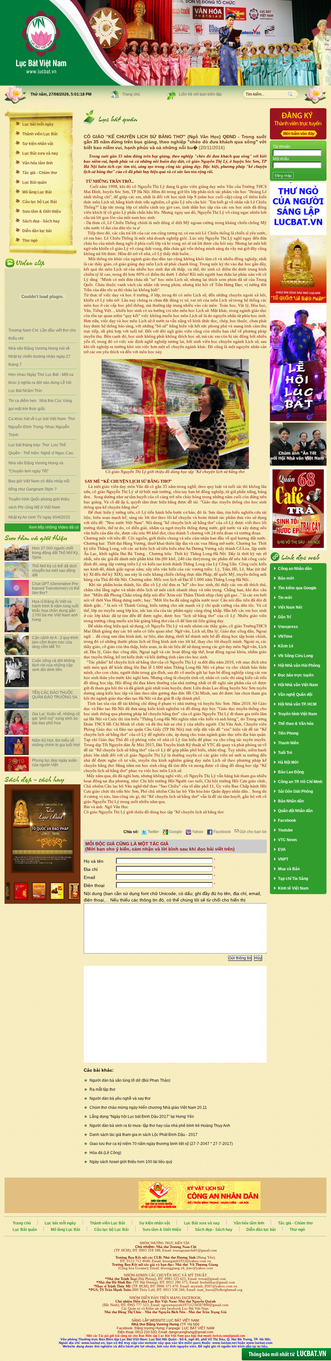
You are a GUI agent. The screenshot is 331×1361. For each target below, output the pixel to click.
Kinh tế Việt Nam (293, 888)
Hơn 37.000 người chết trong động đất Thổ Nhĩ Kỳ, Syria (55, 553)
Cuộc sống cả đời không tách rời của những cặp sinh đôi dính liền (53, 665)
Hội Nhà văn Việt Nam (298, 685)
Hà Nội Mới (288, 762)
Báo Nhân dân (291, 801)
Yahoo (197, 832)
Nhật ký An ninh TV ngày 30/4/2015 (39, 517)
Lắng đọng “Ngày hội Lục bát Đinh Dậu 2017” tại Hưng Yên (142, 1116)
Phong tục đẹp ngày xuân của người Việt (54, 762)
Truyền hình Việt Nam (297, 714)
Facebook (221, 832)
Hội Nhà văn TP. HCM (297, 704)
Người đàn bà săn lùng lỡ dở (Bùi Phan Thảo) (130, 1080)
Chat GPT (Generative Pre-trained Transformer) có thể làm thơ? (56, 588)
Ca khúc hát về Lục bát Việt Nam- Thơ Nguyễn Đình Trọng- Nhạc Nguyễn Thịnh (41, 427)
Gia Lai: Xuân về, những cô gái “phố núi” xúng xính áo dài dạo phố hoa (56, 718)
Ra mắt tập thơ (102, 1089)
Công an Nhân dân (295, 568)
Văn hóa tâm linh (37, 163)
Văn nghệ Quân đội (295, 694)
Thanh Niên (288, 743)
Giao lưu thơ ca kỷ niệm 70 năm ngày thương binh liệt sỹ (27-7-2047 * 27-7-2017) (161, 1143)
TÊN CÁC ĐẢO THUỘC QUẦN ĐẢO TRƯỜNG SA (54, 694)
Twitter (153, 832)
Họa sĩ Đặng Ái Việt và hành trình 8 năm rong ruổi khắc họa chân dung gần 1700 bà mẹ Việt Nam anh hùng (55, 610)
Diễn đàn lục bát (37, 231)
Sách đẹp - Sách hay (41, 221)
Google (175, 832)
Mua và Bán (289, 869)
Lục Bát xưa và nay (40, 153)
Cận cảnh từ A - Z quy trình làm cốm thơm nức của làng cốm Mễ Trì (55, 642)
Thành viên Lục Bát (40, 134)
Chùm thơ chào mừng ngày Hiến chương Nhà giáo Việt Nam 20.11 (148, 1107)
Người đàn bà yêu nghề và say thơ (120, 1098)
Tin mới (285, 597)
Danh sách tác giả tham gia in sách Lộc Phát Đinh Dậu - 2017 (144, 1134)
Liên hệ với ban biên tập (200, 94)
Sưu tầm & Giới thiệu (41, 211)
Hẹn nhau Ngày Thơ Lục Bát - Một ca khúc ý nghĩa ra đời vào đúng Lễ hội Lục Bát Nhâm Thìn (40, 382)
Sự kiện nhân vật (37, 143)
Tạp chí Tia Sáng (293, 878)
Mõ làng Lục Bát (37, 192)
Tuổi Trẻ (285, 752)
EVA (282, 849)
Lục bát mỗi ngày (38, 124)
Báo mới (286, 578)
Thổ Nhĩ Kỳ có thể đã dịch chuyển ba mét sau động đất (54, 570)
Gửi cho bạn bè (253, 832)
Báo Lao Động (291, 772)
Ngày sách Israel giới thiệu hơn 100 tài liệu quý (131, 1162)
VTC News (287, 840)
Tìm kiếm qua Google (297, 588)
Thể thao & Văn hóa (296, 723)
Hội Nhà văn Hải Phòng (299, 665)
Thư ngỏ (29, 240)
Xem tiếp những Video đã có (54, 527)
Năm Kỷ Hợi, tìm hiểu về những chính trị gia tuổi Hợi (56, 742)
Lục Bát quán (34, 182)
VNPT (283, 859)
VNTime (285, 636)
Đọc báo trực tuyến (296, 675)
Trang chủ (131, 94)
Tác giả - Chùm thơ (39, 172)
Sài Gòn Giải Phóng (295, 791)
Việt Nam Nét (290, 607)
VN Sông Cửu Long (295, 656)
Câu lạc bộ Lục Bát (39, 202)
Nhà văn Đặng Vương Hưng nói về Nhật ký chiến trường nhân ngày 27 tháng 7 (39, 356)
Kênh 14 (285, 646)
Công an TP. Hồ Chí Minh (300, 781)
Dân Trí (284, 617)
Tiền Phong (288, 733)
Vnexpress (288, 626)
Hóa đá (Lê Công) (105, 1152)
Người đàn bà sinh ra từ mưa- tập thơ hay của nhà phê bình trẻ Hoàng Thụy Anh (160, 1125)
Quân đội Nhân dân (295, 811)
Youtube (285, 830)
